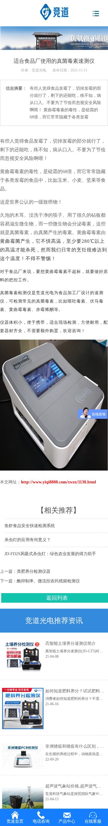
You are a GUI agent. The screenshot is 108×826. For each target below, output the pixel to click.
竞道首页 (15, 821)
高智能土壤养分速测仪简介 (70, 643)
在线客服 (93, 821)
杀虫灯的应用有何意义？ (27, 540)
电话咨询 (41, 821)
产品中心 (66, 821)
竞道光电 (39, 70)
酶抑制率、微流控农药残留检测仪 (48, 581)
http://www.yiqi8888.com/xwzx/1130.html (58, 482)
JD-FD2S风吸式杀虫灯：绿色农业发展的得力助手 (50, 554)
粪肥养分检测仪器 (33, 571)
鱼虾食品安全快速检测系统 (29, 525)
